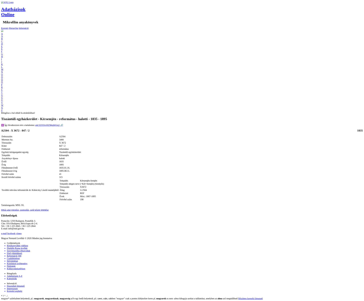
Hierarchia (13, 28)
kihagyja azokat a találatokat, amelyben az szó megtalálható (205, 298)
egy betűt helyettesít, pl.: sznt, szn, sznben (93, 298)
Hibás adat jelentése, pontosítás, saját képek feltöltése (25, 210)
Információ (24, 28)
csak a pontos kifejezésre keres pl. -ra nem (144, 298)
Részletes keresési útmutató (250, 298)
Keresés (4, 28)
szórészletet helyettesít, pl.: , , (35, 298)
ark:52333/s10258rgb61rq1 (49, 125)
